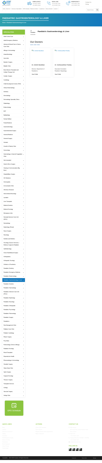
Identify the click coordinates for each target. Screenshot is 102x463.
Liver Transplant (8, 201)
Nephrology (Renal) (9, 227)
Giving (87, 4)
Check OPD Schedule (41, 427)
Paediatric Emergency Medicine (12, 272)
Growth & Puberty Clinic (10, 146)
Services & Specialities (17, 8)
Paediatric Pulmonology (10, 313)
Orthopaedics (7, 256)
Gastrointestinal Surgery (10, 130)
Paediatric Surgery (8, 317)
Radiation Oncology (9, 348)
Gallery (4, 433)
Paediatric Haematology (10, 287)
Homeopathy (7, 182)
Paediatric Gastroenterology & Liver (13, 280)
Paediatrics (6, 321)
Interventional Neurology (10, 193)
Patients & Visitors (34, 8)
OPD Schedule (26, 8)
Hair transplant (7, 160)
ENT (5, 111)
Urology (6, 387)
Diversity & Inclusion (7, 431)
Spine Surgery (7, 372)
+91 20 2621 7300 (56, 3)
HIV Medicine (7, 178)
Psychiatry (6, 340)
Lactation (6, 197)
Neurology (6, 235)
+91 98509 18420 (37, 5)
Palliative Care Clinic (9, 329)
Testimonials (5, 448)
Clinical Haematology (9, 87)
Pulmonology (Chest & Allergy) (12, 344)
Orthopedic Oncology (9, 260)
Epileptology (7, 115)
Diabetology (7, 103)
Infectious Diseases (9, 189)
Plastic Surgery (8, 337)
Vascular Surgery (8, 391)
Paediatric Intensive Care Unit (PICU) (11, 293)
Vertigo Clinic (7, 395)
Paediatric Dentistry (9, 268)
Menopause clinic (8, 213)
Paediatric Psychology (9, 309)
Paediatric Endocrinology (10, 276)
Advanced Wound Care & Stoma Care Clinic (12, 45)
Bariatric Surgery (8, 62)
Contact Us (88, 2)
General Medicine (8, 134)
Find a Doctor (39, 429)
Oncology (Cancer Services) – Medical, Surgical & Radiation (11, 244)
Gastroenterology (8, 126)
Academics (42, 8)
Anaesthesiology (8, 54)
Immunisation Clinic (9, 185)
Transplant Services (9, 383)
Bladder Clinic (7, 66)
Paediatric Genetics (9, 284)
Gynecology (7, 150)
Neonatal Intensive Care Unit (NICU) (11, 218)
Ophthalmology (7, 248)
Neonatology (7, 223)
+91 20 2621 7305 (75, 3)
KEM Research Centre (7, 437)
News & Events (49, 8)
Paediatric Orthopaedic (9, 305)
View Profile (35, 74)
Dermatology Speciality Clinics (11, 99)
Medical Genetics (8, 205)
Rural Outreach (6, 444)
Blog (3, 427)
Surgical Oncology (8, 376)
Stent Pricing (5, 446)
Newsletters (5, 442)
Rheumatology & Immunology (11, 360)
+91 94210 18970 (37, 3)
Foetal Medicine (8, 122)
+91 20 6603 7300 (56, 5)
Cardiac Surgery (8, 76)
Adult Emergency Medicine (11, 40)
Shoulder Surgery (8, 364)
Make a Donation (40, 433)
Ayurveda (6, 58)
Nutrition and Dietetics (9, 238)
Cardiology (6, 80)
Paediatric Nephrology (9, 298)
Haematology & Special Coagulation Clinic (13, 155)
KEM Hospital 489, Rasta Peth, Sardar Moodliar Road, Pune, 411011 (79, 429)
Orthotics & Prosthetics (10, 264)
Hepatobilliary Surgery (9, 174)
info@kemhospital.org (75, 442)
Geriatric (6, 142)
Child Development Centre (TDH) (12, 83)
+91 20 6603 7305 (75, 5)
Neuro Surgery (7, 231)
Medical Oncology (8, 209)
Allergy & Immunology (9, 50)
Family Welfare (7, 119)
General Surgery (8, 138)
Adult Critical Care (8, 36)
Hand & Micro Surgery (9, 164)
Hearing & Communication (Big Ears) (12, 169)
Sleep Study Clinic (8, 368)
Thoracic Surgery (8, 379)
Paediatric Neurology (9, 301)
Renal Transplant (8, 352)
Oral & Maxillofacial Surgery (11, 252)
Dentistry (6, 91)
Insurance (4, 435)
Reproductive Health (9, 356)
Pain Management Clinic (10, 325)
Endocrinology (7, 107)
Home (4, 8)
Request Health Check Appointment (44, 431)
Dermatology (7, 95)
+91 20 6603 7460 (74, 439)
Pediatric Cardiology (9, 333)
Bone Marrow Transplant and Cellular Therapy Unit (11, 71)
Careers (56, 8)
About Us (8, 8)
